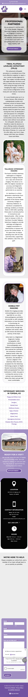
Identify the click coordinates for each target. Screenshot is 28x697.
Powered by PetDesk (10, 687)
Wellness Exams (14, 408)
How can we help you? (11, 640)
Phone (5, 634)
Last (16, 625)
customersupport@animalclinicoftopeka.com (14, 518)
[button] (24, 660)
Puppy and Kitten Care (14, 397)
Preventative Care (14, 399)
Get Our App (13, 522)
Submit (7, 675)
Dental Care (14, 405)
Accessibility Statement (14, 689)
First (5, 625)
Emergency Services (14, 419)
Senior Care (14, 416)
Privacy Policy (19, 687)
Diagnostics (14, 413)
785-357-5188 (15, 512)
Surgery (14, 402)
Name (6, 621)
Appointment (13, 48)
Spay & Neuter (14, 411)
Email (6, 628)
